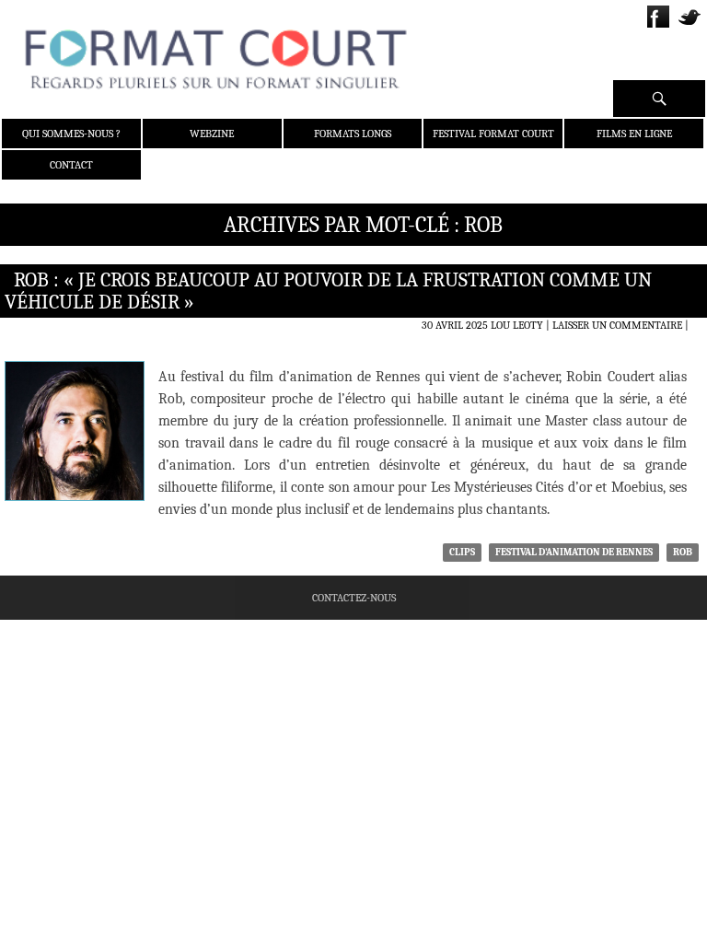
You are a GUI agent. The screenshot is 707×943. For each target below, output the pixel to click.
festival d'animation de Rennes (574, 552)
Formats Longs (352, 133)
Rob (682, 552)
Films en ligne (634, 133)
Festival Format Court (493, 133)
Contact (71, 164)
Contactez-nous (354, 597)
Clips (462, 552)
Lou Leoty (517, 325)
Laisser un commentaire (617, 325)
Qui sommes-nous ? (71, 133)
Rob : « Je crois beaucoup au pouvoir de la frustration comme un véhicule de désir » (328, 291)
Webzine (212, 133)
